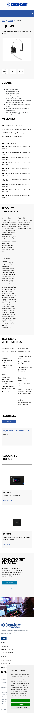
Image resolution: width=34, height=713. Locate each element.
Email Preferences (7, 652)
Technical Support (7, 649)
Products (10, 21)
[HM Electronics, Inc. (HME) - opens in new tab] (4, 638)
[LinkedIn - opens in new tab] (5, 672)
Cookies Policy (5, 682)
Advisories (4, 687)
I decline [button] (20, 704)
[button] (32, 14)
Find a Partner (5, 663)
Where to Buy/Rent (9, 588)
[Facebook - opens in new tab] (2, 672)
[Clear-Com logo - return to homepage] (17, 4)
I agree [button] (20, 701)
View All (9, 421)
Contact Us (4, 647)
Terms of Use (5, 679)
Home (3, 21)
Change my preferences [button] (20, 707)
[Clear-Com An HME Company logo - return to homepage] (11, 625)
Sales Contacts (9, 582)
